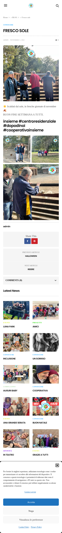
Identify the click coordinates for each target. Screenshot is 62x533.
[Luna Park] (16, 310)
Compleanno (9, 387)
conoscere (8, 25)
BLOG (14, 17)
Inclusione (9, 358)
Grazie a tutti (40, 454)
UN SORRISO (39, 358)
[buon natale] (46, 406)
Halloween (31, 256)
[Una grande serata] (16, 406)
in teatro (8, 454)
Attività (7, 451)
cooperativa (40, 390)
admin (5, 40)
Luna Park (9, 326)
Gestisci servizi (30, 492)
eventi (6, 323)
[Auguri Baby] (16, 374)
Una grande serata (14, 422)
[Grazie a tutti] (46, 438)
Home (5, 17)
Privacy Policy (36, 527)
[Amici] (46, 310)
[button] (57, 465)
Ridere (31, 269)
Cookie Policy (24, 527)
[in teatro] (16, 438)
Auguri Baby (10, 390)
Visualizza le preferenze (31, 519)
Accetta (31, 502)
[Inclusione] (16, 342)
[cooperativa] (46, 374)
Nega (31, 511)
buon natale (40, 422)
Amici (36, 326)
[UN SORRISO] (46, 342)
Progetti (37, 323)
